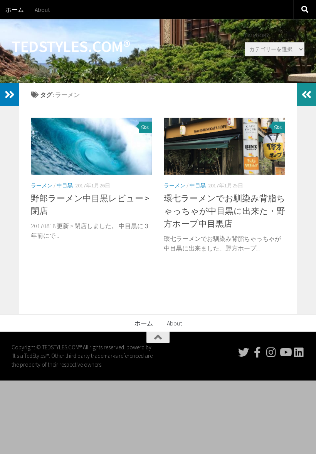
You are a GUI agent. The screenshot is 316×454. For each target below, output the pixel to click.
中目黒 (65, 185)
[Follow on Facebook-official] (257, 352)
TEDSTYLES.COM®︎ (71, 46)
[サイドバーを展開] (9, 94)
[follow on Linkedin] (299, 352)
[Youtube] (285, 352)
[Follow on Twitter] (243, 352)
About (42, 9)
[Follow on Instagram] (271, 352)
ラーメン (41, 185)
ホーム (14, 9)
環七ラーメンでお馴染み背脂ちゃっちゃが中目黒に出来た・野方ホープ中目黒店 (224, 211)
